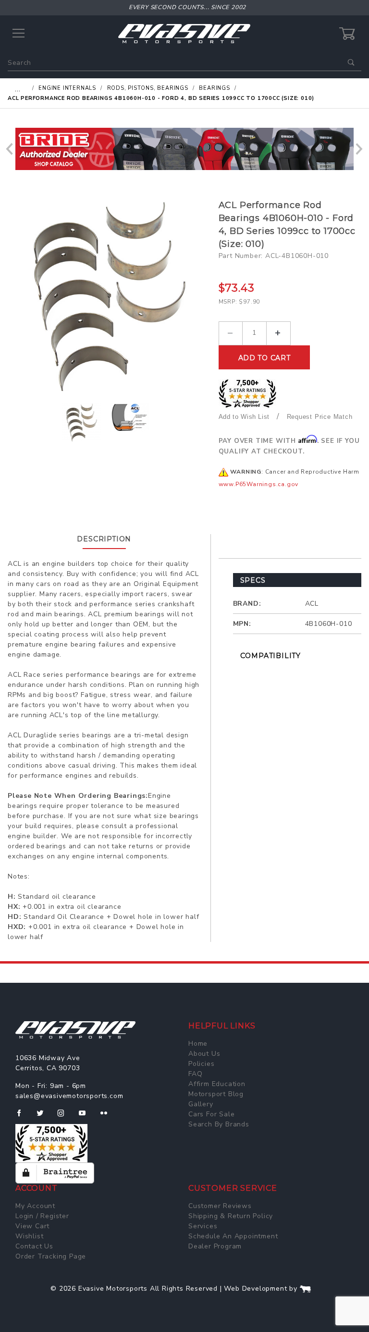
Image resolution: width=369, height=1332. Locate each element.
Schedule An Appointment (233, 1236)
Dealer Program (215, 1246)
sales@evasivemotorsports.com (69, 1095)
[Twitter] (44, 1117)
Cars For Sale (211, 1114)
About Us (204, 1053)
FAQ (195, 1073)
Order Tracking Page (50, 1256)
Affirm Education (217, 1083)
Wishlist (29, 1236)
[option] (184, 149)
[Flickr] (107, 1117)
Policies (201, 1063)
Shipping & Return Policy (230, 1216)
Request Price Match (320, 416)
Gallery (200, 1104)
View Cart (32, 1226)
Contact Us (34, 1246)
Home (198, 1043)
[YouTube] (86, 1117)
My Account (35, 1205)
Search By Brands (218, 1124)
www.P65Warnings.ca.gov (259, 484)
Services (202, 1226)
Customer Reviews (220, 1205)
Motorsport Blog (216, 1094)
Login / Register (42, 1216)
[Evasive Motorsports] (184, 33)
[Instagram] (65, 1117)
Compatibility (270, 655)
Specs (253, 580)
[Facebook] (22, 1117)
